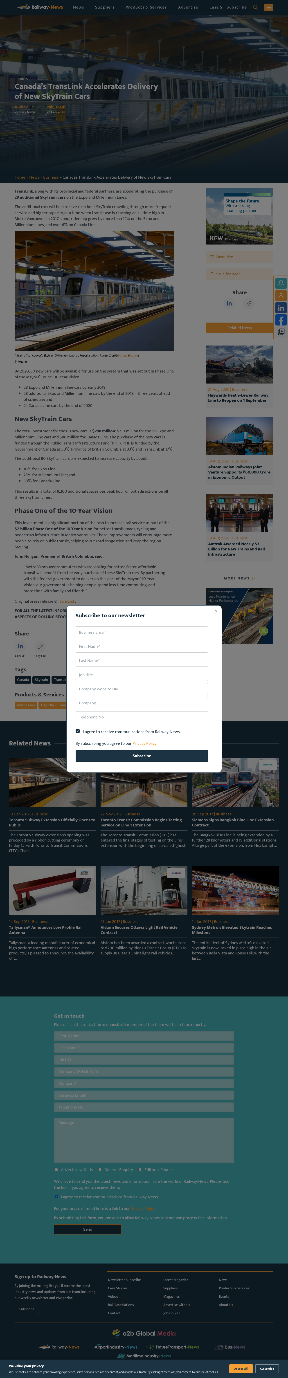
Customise (267, 1368)
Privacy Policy (144, 743)
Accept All (241, 1368)
